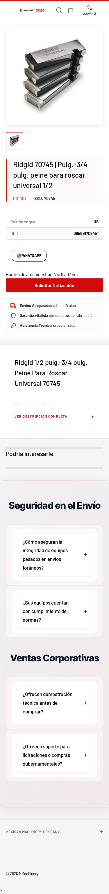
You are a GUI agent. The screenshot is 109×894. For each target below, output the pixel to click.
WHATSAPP (32, 255)
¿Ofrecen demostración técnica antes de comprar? (47, 702)
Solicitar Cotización (54, 285)
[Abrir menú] (9, 11)
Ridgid (19, 198)
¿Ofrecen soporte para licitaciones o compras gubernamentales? (46, 755)
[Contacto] (71, 11)
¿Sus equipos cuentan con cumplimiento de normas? (46, 611)
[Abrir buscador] (59, 10)
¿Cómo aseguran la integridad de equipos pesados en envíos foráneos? (45, 554)
